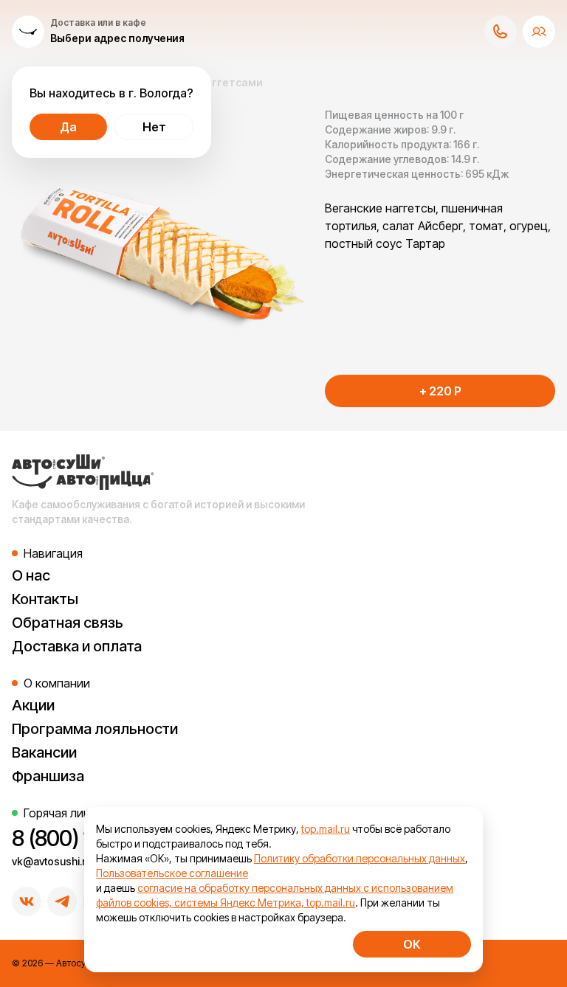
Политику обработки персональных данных (359, 858)
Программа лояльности (95, 729)
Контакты (45, 599)
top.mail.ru (325, 828)
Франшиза (48, 776)
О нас (31, 575)
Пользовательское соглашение (172, 873)
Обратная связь (67, 622)
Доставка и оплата (77, 646)
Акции (33, 705)
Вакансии (44, 752)
